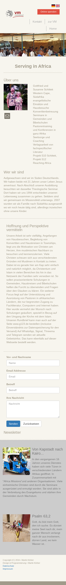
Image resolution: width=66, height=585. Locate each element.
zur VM (52, 21)
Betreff (10, 384)
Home (53, 28)
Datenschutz (8, 566)
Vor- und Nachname (18, 357)
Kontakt (37, 21)
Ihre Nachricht (15, 397)
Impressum (8, 569)
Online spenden (48, 11)
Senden (13, 423)
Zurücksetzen (31, 423)
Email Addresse (16, 370)
